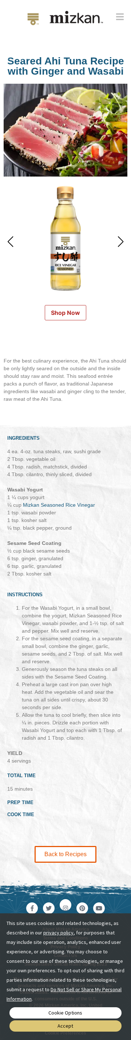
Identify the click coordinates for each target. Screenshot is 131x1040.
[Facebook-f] (32, 908)
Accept (65, 1026)
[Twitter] (49, 908)
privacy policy (58, 932)
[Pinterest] (82, 908)
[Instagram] (65, 905)
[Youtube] (99, 908)
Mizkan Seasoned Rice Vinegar (59, 505)
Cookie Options (65, 1012)
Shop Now (65, 312)
